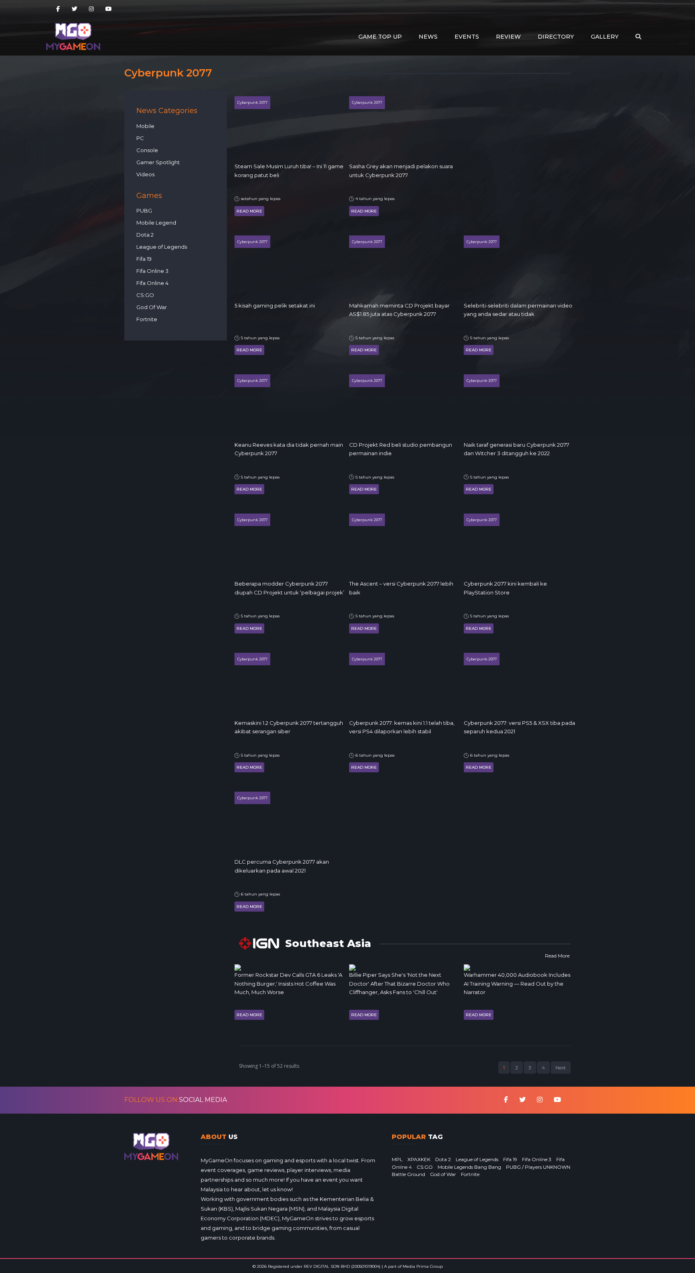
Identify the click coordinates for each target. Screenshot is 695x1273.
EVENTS (466, 36)
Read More (249, 211)
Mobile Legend (156, 222)
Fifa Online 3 (152, 271)
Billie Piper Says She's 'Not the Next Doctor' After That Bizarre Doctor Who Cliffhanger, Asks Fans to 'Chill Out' (399, 983)
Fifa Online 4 (152, 283)
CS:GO (145, 295)
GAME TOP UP (380, 36)
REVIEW (508, 36)
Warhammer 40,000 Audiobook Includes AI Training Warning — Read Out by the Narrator (517, 983)
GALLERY (605, 36)
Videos (145, 174)
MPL (397, 1159)
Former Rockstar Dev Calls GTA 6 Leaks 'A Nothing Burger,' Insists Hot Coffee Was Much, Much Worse (288, 983)
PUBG (144, 210)
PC (140, 138)
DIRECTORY (556, 36)
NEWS (428, 36)
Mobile (145, 126)
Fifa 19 (144, 259)
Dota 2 (145, 234)
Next (560, 1068)
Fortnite (146, 319)
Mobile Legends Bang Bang (469, 1167)
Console (147, 150)
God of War (443, 1174)
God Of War (151, 307)
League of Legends (161, 246)
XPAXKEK (418, 1159)
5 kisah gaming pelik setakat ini (274, 305)
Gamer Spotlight (158, 162)
